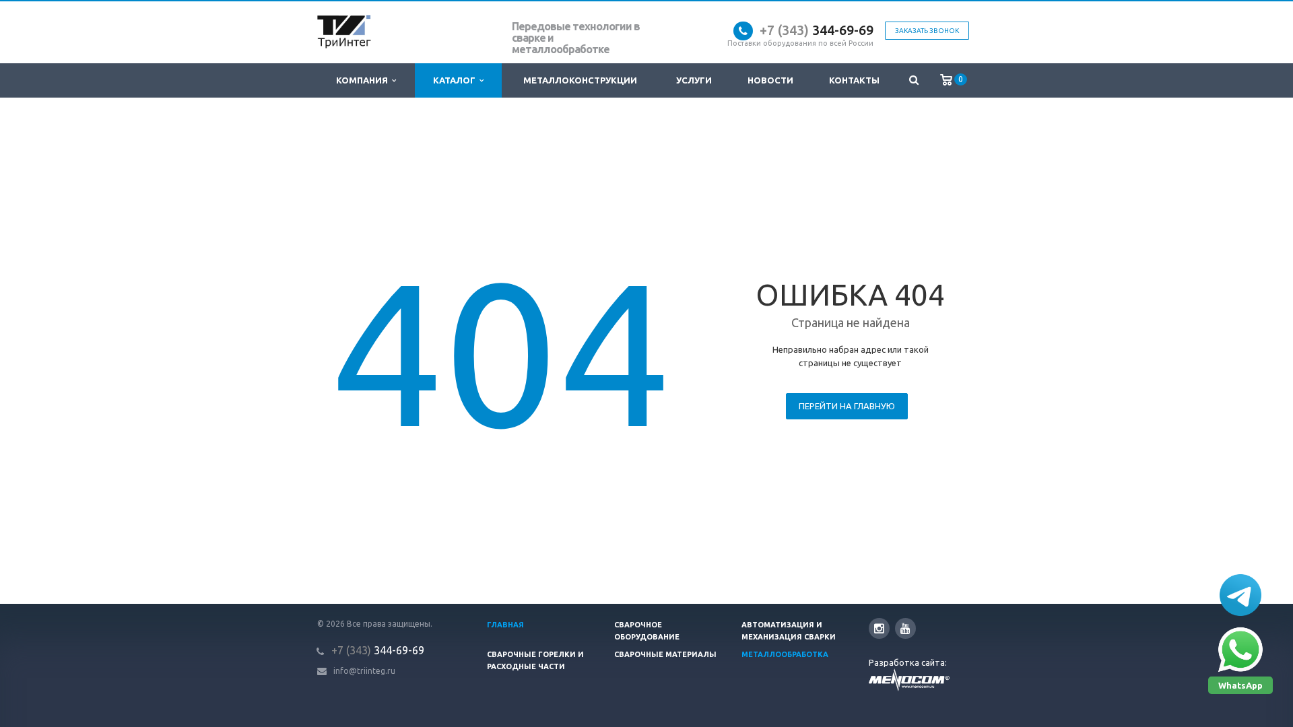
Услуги (694, 80)
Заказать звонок (927, 30)
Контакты (854, 80)
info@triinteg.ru (364, 670)
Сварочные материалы (665, 654)
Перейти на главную (847, 406)
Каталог (456, 80)
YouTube (905, 628)
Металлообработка (784, 654)
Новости (770, 80)
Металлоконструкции (580, 80)
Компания (364, 80)
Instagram (879, 628)
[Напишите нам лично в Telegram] (1240, 595)
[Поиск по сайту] (913, 80)
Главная (505, 625)
